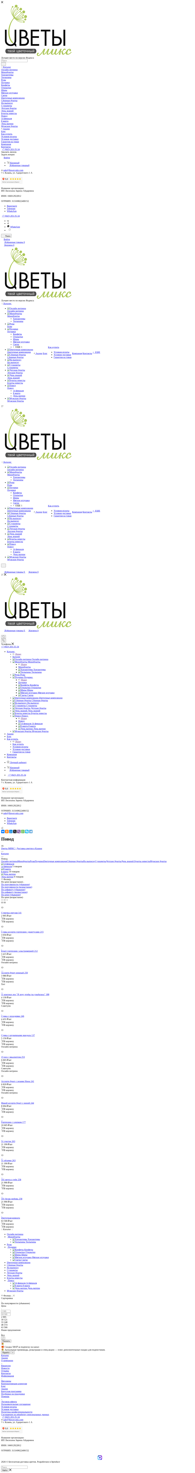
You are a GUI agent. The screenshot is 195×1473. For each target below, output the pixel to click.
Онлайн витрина (9, 861)
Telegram (11, 208)
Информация (7, 1376)
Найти (4, 1470)
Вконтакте (12, 206)
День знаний (127, 861)
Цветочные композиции (55, 861)
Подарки (22, 682)
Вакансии (6, 1365)
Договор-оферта (9, 1401)
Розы (32, 861)
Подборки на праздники (13, 1394)
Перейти (5, 1353)
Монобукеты (24, 667)
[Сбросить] (3, 1338)
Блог (3, 1386)
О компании (7, 1360)
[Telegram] (31, 831)
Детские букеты (113, 861)
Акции (4, 1358)
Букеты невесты (142, 861)
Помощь (5, 1396)
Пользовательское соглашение (16, 1404)
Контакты (6, 1373)
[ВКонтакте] (3, 831)
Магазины (6, 1381)
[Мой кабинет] (2, 569)
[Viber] (19, 831)
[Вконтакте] (8, 221)
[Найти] (3, 64)
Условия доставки (10, 1409)
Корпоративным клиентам (14, 1383)
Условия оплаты (9, 1407)
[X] (15, 831)
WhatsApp (12, 211)
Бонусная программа (11, 1391)
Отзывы (5, 1371)
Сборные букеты (75, 861)
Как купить (18, 744)
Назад (18, 654)
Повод (21, 721)
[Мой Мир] (11, 831)
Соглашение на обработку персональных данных (25, 1414)
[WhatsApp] (23, 831)
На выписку (89, 861)
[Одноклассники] (7, 831)
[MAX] (10, 230)
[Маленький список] (2, 902)
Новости (5, 1368)
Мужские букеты (158, 861)
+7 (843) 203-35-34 (11, 149)
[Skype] (27, 831)
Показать (6, 1341)
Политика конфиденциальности (16, 1412)
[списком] (4, 900)
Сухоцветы (100, 861)
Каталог (16, 656)
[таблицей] (7, 900)
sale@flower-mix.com (13, 170)
